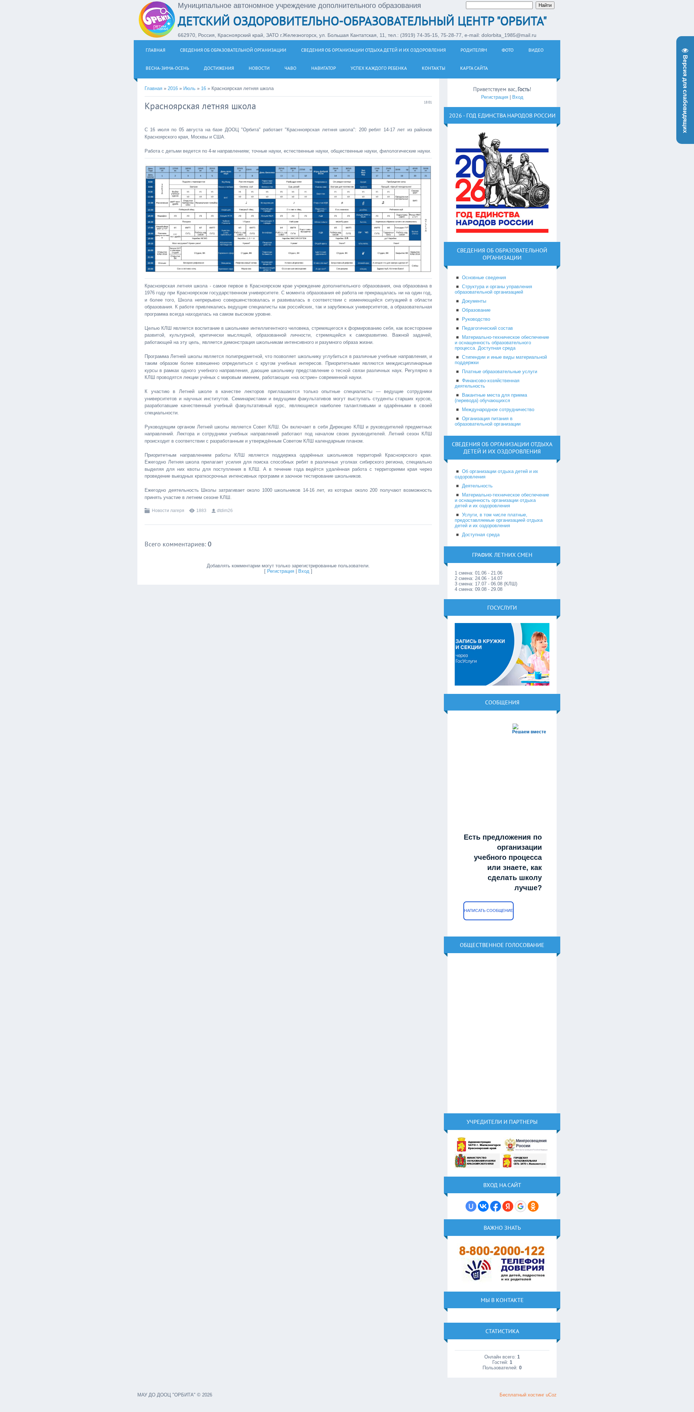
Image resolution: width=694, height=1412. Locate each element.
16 (203, 88)
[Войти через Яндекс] (507, 1206)
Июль (189, 88)
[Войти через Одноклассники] (533, 1206)
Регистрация (280, 571)
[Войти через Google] (520, 1206)
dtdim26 (225, 510)
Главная (153, 88)
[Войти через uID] (471, 1206)
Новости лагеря (168, 510)
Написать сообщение (488, 910)
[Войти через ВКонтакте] (483, 1206)
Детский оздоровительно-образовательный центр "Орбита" (362, 21)
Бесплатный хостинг (522, 1395)
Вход (303, 571)
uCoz (551, 1395)
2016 (173, 88)
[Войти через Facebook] (495, 1206)
